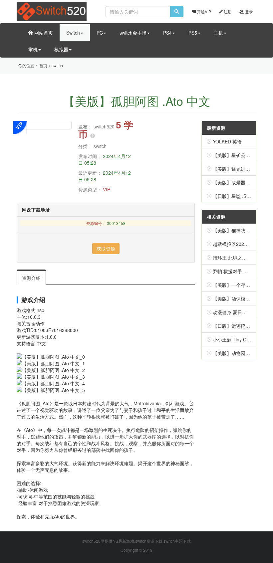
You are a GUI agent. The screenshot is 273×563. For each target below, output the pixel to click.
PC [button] (100, 32)
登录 (248, 11)
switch (57, 65)
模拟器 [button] (61, 49)
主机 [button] (218, 32)
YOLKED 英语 (227, 141)
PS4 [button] (167, 32)
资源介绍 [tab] (31, 278)
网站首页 (43, 32)
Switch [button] (73, 32)
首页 (43, 65)
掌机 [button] (33, 49)
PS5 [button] (192, 32)
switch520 (104, 126)
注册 (227, 11)
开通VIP (203, 11)
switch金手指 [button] (133, 32)
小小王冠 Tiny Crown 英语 (240, 339)
